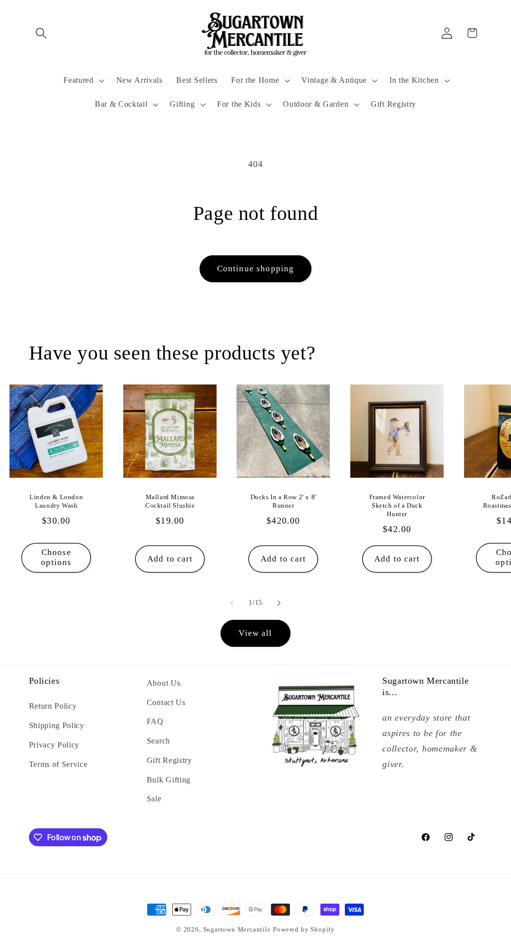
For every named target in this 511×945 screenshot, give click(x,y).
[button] (41, 33)
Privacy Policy (54, 745)
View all (255, 633)
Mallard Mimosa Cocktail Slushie (170, 501)
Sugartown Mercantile (237, 929)
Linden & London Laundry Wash (56, 501)
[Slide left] (232, 603)
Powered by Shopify (304, 929)
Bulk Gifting (169, 779)
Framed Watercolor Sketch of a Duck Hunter (397, 505)
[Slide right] (279, 603)
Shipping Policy (56, 725)
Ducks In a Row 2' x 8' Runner (283, 501)
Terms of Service (58, 764)
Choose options (56, 557)
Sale (154, 798)
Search (158, 741)
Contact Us (166, 702)
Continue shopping (255, 268)
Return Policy (53, 706)
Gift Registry (169, 760)
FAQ (155, 721)
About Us (164, 683)
